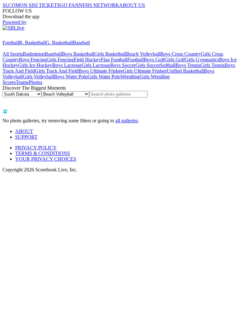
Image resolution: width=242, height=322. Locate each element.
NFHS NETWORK (99, 5)
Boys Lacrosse (67, 65)
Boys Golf (154, 59)
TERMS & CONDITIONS (42, 153)
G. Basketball (59, 42)
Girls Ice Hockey (35, 65)
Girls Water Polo (104, 76)
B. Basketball (32, 42)
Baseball (81, 42)
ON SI (26, 5)
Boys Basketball (78, 54)
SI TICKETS (46, 5)
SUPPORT (26, 137)
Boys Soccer (122, 65)
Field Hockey (87, 59)
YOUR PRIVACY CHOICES (45, 159)
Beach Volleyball (143, 54)
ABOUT (24, 131)
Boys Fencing (33, 59)
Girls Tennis (212, 65)
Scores (9, 82)
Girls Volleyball (38, 76)
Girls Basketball (110, 54)
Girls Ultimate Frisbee (145, 71)
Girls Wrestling (155, 76)
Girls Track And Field (56, 71)
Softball (168, 65)
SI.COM (11, 5)
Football (11, 42)
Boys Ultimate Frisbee (100, 71)
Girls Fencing (60, 59)
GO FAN (69, 5)
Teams (22, 82)
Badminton (34, 54)
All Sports (13, 54)
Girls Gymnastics (202, 59)
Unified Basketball (185, 71)
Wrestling (130, 76)
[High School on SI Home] (27, 37)
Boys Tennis (188, 65)
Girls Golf (174, 59)
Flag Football (114, 59)
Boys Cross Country (180, 54)
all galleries (126, 120)
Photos (35, 82)
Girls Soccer (147, 65)
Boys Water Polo (71, 76)
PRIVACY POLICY (36, 147)
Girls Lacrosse (96, 65)
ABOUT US (132, 5)
